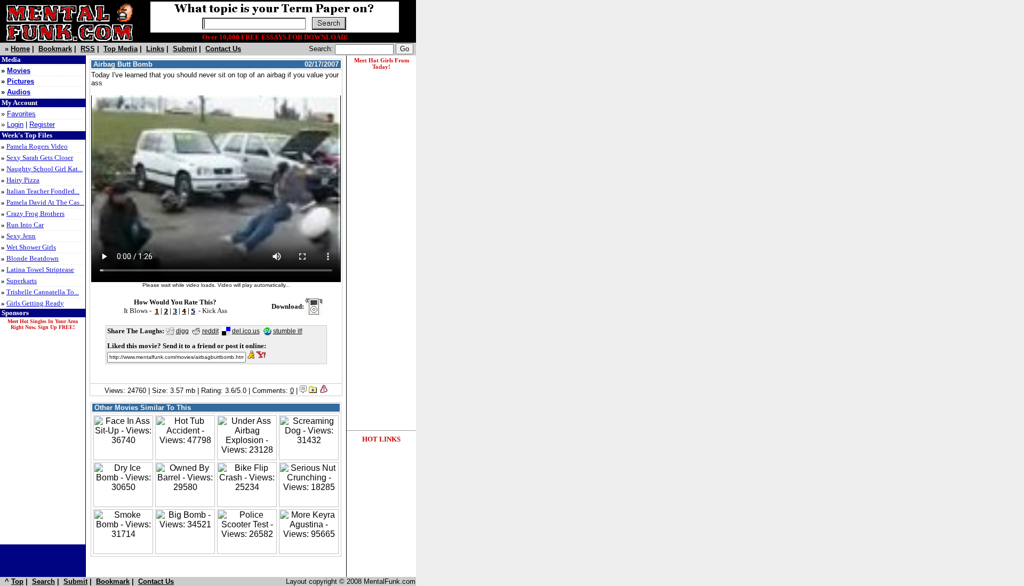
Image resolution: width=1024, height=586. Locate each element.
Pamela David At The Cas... (45, 202)
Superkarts (21, 281)
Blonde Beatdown (32, 258)
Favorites (21, 114)
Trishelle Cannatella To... (42, 292)
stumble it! (287, 331)
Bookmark (55, 49)
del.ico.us (246, 331)
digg (182, 331)
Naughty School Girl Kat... (44, 169)
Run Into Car (25, 225)
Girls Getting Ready (35, 303)
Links (155, 49)
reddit (210, 331)
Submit (185, 49)
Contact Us (223, 49)
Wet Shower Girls (31, 247)
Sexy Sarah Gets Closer (39, 158)
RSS (88, 49)
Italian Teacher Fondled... (42, 191)
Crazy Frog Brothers (35, 214)
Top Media (120, 49)
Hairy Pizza (22, 180)
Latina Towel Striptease (40, 270)
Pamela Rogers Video (37, 146)
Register (42, 125)
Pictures (20, 81)
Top (17, 581)
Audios (18, 92)
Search (43, 581)
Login (15, 125)
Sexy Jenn (21, 236)
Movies (18, 71)
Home (20, 49)
